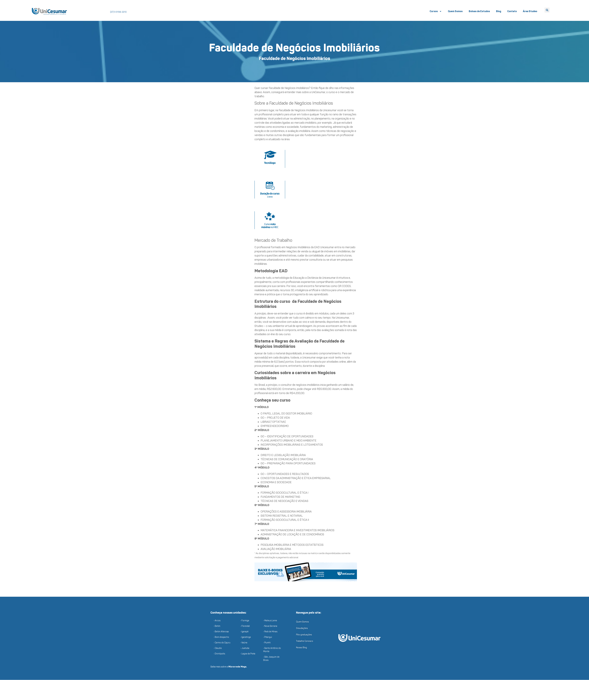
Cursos (434, 11)
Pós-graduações (304, 634)
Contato (512, 11)
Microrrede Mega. (237, 666)
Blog (498, 11)
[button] (547, 10)
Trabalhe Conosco (304, 641)
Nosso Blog (301, 647)
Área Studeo (530, 11)
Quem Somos (455, 11)
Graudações (302, 628)
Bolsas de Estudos (479, 11)
